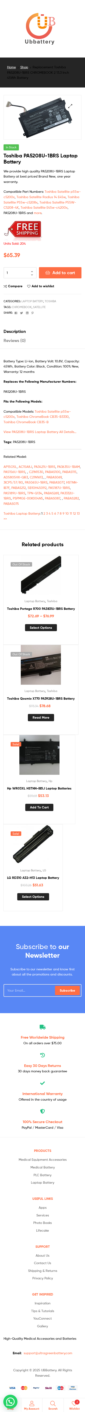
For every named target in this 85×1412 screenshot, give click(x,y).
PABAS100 (52, 472)
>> (5, 519)
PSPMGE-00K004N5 (28, 498)
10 (67, 513)
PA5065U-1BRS (36, 482)
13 (78, 513)
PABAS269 (51, 493)
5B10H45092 (37, 488)
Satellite (39, 307)
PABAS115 (69, 472)
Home (11, 67)
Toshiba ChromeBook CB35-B (26, 422)
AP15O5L (10, 467)
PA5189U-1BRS (14, 493)
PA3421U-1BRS (44, 467)
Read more (41, 717)
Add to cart (63, 272)
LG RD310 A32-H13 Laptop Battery (33, 878)
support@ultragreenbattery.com (48, 1353)
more (37, 213)
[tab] (42, 331)
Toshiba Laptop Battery (22, 513)
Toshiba (50, 301)
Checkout (42, 1121)
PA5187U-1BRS (59, 488)
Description (15, 331)
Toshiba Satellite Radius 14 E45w (41, 197)
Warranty (42, 1093)
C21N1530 (36, 472)
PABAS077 (56, 482)
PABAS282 (71, 498)
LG (44, 870)
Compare (15, 286)
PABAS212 (18, 488)
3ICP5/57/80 (13, 482)
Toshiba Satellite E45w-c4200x (44, 207)
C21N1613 (36, 477)
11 (71, 513)
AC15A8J (25, 467)
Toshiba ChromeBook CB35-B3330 (43, 417)
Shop (24, 67)
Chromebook (22, 307)
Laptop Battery (32, 301)
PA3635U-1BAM (68, 467)
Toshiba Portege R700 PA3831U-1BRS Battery (41, 609)
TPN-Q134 (34, 493)
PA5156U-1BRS (14, 472)
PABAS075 (11, 504)
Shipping (42, 1037)
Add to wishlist (43, 286)
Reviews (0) (15, 340)
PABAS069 (54, 477)
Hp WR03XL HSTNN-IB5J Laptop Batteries (39, 788)
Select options (41, 628)
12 (74, 513)
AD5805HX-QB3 (16, 477)
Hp (50, 781)
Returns (42, 1065)
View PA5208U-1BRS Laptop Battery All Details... (40, 432)
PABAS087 (52, 498)
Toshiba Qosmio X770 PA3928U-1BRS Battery (41, 698)
